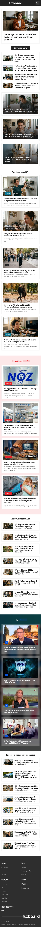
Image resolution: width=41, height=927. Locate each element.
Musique (25, 888)
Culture (4, 879)
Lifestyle (8, 193)
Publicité (4, 898)
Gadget (23, 874)
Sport (23, 879)
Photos (3, 874)
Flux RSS (20, 924)
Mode (7, 265)
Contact (14, 924)
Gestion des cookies (29, 924)
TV (6, 642)
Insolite (23, 867)
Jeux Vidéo (4, 894)
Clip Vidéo (4, 867)
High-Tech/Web (10, 228)
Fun (23, 863)
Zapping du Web (26, 871)
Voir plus (26, 361)
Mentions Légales (6, 924)
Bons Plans (8, 383)
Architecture (5, 884)
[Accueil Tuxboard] (12, 3)
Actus (3, 863)
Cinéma (3, 871)
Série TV (4, 901)
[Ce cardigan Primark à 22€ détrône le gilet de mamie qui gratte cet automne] (20, 21)
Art (2, 887)
